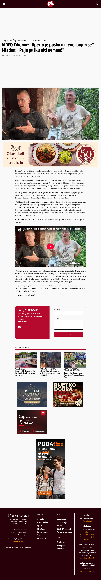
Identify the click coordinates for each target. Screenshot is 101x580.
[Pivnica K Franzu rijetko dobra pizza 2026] (68, 406)
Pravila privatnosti (64, 532)
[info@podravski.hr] (19, 327)
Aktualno (41, 519)
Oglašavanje (62, 522)
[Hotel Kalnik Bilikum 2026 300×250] (32, 406)
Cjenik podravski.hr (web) (87, 537)
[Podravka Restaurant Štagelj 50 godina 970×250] (50, 166)
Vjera (39, 535)
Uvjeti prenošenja (64, 529)
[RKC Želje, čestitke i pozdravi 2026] (32, 433)
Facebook (61, 542)
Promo (59, 525)
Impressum (61, 519)
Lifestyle (41, 529)
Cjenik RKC (87, 539)
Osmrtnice (41, 538)
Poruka (56, 318)
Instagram (61, 545)
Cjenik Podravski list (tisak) (87, 534)
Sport (39, 525)
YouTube (60, 548)
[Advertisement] (50, 24)
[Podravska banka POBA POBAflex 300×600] (50, 498)
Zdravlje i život (43, 532)
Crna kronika (42, 522)
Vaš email (57, 310)
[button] (4, 4)
